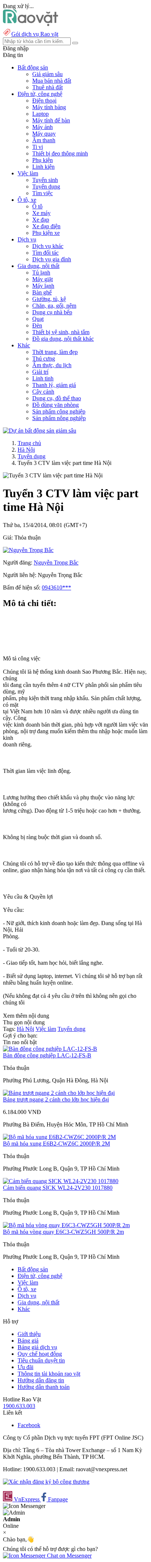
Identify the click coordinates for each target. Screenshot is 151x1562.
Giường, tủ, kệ (49, 299)
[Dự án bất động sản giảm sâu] (39, 430)
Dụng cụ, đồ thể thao (56, 398)
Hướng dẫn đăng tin (41, 1380)
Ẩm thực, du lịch (51, 365)
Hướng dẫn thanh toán (44, 1387)
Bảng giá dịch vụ (37, 1347)
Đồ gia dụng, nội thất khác (63, 339)
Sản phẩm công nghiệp (58, 411)
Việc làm (46, 1029)
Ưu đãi (25, 1367)
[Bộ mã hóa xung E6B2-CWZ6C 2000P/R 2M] (59, 1137)
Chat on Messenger (68, 1555)
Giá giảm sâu (47, 74)
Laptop (40, 114)
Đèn (37, 325)
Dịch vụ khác (47, 246)
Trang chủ (29, 443)
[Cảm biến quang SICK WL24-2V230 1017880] (60, 1181)
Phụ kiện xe (46, 233)
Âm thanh (43, 140)
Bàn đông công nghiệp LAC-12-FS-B (47, 1055)
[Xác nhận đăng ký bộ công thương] (46, 1482)
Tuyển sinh (45, 180)
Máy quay (44, 133)
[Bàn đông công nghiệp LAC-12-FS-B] (50, 1049)
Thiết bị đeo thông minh (60, 153)
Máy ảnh (42, 127)
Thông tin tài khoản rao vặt (49, 1374)
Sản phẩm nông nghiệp (59, 418)
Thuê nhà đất (47, 87)
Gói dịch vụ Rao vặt (34, 34)
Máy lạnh (43, 286)
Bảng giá (28, 1340)
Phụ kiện (42, 160)
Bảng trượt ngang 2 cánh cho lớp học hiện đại (56, 1099)
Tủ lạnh (41, 272)
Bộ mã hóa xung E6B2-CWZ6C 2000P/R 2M (56, 1143)
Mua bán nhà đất (51, 81)
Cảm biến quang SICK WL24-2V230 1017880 (58, 1188)
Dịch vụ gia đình (51, 259)
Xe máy (41, 213)
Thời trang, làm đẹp (55, 352)
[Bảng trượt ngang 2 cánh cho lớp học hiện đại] (59, 1093)
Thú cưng (43, 358)
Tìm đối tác (45, 253)
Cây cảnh (43, 391)
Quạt (38, 319)
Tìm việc (42, 193)
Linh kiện (43, 167)
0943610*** (56, 587)
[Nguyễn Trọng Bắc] (28, 550)
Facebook (29, 1425)
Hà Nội (26, 450)
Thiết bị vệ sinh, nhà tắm (60, 332)
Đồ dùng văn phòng (55, 405)
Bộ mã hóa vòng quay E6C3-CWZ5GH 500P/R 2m (63, 1232)
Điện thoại (44, 100)
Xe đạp (40, 219)
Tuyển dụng (46, 186)
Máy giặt (42, 279)
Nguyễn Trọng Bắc (56, 562)
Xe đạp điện (46, 226)
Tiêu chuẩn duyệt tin (41, 1360)
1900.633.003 (19, 1406)
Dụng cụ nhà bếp (52, 312)
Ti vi (37, 147)
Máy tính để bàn (51, 120)
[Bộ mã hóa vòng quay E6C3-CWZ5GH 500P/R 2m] (66, 1225)
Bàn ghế (42, 292)
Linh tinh (43, 378)
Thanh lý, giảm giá (54, 385)
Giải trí (40, 372)
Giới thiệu (29, 1334)
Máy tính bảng (49, 107)
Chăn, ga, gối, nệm (54, 305)
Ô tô (37, 206)
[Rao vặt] (30, 24)
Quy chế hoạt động (40, 1354)
